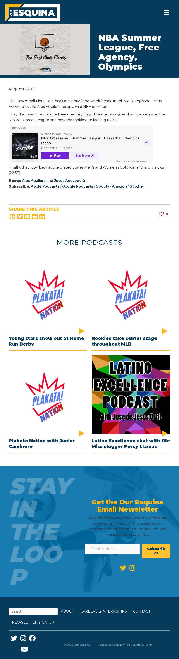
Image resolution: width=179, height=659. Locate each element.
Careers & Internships (104, 611)
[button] (156, 551)
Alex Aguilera (33, 181)
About (67, 611)
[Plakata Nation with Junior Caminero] (48, 394)
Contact (142, 611)
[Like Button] (161, 214)
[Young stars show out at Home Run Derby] (48, 292)
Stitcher (137, 186)
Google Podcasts (78, 186)
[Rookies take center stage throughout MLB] (131, 292)
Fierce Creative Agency (138, 644)
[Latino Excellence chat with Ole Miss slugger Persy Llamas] (131, 394)
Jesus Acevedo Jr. (70, 181)
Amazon (119, 186)
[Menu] (166, 13)
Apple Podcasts (45, 186)
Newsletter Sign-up (33, 622)
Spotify (102, 186)
